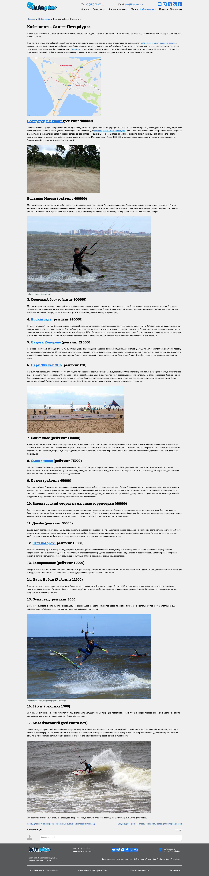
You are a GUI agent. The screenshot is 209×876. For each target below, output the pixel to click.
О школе (86, 9)
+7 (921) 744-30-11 (82, 849)
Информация (147, 9)
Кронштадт (76, 49)
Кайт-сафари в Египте (142, 859)
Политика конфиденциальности (92, 870)
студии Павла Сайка (172, 851)
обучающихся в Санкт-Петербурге (109, 131)
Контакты (176, 9)
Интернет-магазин (124, 859)
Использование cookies (138, 870)
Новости (163, 9)
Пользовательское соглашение (43, 870)
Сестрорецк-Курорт (45, 121)
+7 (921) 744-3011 (95, 4)
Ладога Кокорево (46, 342)
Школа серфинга (108, 859)
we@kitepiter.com (134, 4)
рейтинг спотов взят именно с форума (158, 43)
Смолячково (42, 460)
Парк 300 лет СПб (46, 365)
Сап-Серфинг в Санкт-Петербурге (166, 859)
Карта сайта (175, 870)
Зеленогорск (44, 543)
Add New (178, 830)
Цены (134, 9)
